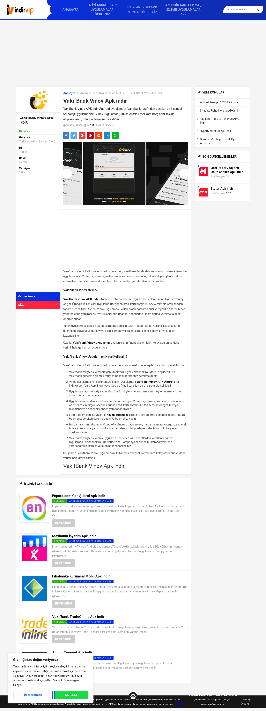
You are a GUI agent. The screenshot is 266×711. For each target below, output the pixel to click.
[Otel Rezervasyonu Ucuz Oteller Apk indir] (203, 171)
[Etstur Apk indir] (203, 192)
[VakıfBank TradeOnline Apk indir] (34, 628)
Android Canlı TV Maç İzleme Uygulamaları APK (183, 9)
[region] (50, 678)
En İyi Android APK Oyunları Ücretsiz (141, 9)
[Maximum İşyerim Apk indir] (34, 548)
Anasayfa (70, 9)
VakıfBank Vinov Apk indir (95, 101)
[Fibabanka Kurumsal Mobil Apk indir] (34, 588)
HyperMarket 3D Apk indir (215, 131)
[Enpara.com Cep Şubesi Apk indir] (34, 507)
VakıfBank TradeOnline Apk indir (78, 617)
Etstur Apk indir (222, 188)
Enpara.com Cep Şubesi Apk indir (78, 496)
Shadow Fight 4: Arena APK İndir (220, 110)
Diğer (22, 304)
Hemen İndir (63, 522)
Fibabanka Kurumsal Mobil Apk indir (81, 576)
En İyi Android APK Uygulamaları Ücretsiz (102, 9)
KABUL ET (71, 694)
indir (90, 125)
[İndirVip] (20, 10)
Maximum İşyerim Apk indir (74, 536)
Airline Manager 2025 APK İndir (219, 102)
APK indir (28, 296)
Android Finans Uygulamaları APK (100, 93)
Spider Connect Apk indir (72, 653)
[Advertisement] (133, 53)
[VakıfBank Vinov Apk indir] (38, 99)
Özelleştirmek (33, 694)
